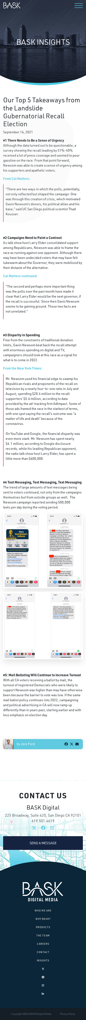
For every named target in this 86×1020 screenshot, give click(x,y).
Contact (43, 952)
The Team (43, 935)
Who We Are (43, 910)
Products (43, 927)
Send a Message (43, 843)
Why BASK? (43, 918)
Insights (43, 960)
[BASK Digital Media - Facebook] (43, 828)
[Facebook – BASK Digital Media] (43, 977)
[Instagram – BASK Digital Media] (43, 985)
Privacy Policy (67, 1013)
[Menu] (78, 5)
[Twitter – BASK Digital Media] (43, 968)
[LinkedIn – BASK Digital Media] (43, 993)
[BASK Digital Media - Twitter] (34, 828)
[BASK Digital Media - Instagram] (52, 828)
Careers (43, 943)
